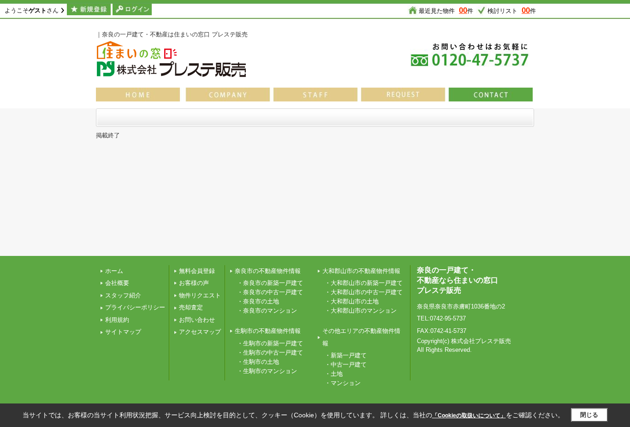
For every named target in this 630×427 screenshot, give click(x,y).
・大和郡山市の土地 (352, 301)
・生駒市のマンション (267, 371)
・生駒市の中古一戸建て (270, 352)
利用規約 (117, 319)
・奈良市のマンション (267, 310)
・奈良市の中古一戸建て (270, 292)
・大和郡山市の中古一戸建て (364, 292)
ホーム (114, 270)
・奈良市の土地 (258, 301)
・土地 (334, 373)
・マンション (343, 383)
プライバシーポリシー (135, 307)
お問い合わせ (197, 319)
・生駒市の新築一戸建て (270, 343)
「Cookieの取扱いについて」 (469, 415)
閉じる (589, 414)
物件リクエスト (200, 295)
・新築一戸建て (346, 355)
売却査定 (191, 307)
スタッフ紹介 (123, 295)
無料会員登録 (197, 270)
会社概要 (117, 282)
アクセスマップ (200, 331)
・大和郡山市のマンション (361, 310)
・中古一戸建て (346, 364)
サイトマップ (123, 331)
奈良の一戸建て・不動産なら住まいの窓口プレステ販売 (457, 280)
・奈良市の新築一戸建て (270, 282)
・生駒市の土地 (258, 361)
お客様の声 (194, 282)
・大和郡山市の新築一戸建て (364, 282)
